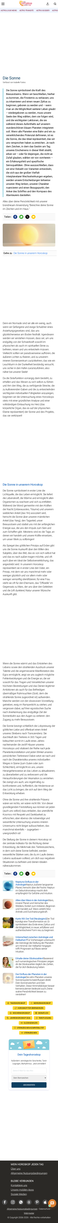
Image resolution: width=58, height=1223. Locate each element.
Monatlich (43, 1013)
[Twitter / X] (27, 217)
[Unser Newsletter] (47, 3)
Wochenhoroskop (21, 1013)
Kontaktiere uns (19, 1185)
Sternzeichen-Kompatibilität (30, 1027)
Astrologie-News (9, 10)
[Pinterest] (37, 1202)
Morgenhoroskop (42, 1003)
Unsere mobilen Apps (22, 1190)
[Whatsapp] (21, 217)
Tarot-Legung (45, 1018)
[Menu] (3, 3)
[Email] (33, 217)
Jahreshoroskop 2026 (20, 1018)
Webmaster (29, 1213)
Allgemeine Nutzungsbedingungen (29, 1173)
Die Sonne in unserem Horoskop (30, 253)
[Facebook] (15, 217)
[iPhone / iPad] (45, 1202)
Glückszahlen (30, 1023)
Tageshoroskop (17, 1003)
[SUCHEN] (55, 3)
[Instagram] (12, 1202)
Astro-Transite (26, 10)
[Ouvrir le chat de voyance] (52, 1203)
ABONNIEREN (29, 1085)
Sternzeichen (30, 1032)
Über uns (15, 1169)
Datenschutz (44, 1209)
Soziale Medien (19, 1194)
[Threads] (29, 1202)
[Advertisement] (29, 43)
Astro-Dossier (43, 10)
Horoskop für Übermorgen (30, 1008)
